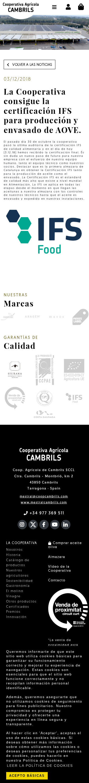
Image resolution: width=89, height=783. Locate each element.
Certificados (17, 606)
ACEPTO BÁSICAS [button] (27, 776)
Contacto (57, 580)
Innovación (16, 617)
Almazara (56, 557)
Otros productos (21, 601)
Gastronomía (18, 586)
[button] (54, 4)
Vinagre (13, 596)
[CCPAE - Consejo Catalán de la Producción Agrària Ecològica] (44, 370)
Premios (13, 611)
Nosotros (14, 549)
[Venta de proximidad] (15, 398)
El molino (14, 591)
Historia (13, 555)
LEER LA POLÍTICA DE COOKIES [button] (40, 766)
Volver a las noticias (31, 65)
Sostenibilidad (19, 581)
